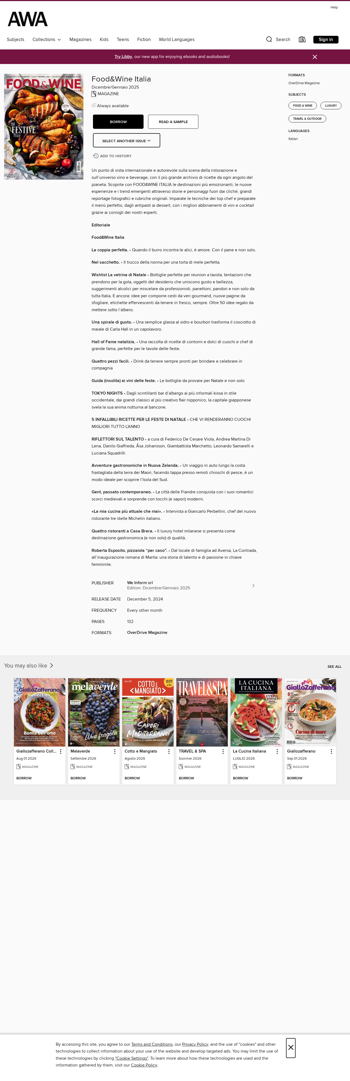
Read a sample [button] (173, 122)
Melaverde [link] (80, 751)
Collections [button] (45, 40)
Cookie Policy (144, 1065)
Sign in (326, 40)
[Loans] (302, 40)
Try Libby (123, 57)
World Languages (177, 40)
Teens (123, 40)
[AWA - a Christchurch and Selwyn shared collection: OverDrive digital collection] (28, 19)
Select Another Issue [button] (124, 141)
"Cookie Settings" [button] (131, 1058)
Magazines (80, 40)
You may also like (26, 665)
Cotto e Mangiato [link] (141, 751)
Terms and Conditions (152, 1044)
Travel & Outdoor (307, 119)
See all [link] (335, 666)
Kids (104, 40)
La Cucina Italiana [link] (249, 751)
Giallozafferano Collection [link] (37, 751)
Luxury (331, 106)
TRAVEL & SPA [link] (192, 751)
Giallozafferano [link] (301, 751)
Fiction (144, 40)
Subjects (15, 40)
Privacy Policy (195, 1044)
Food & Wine (302, 106)
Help (334, 7)
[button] (277, 40)
